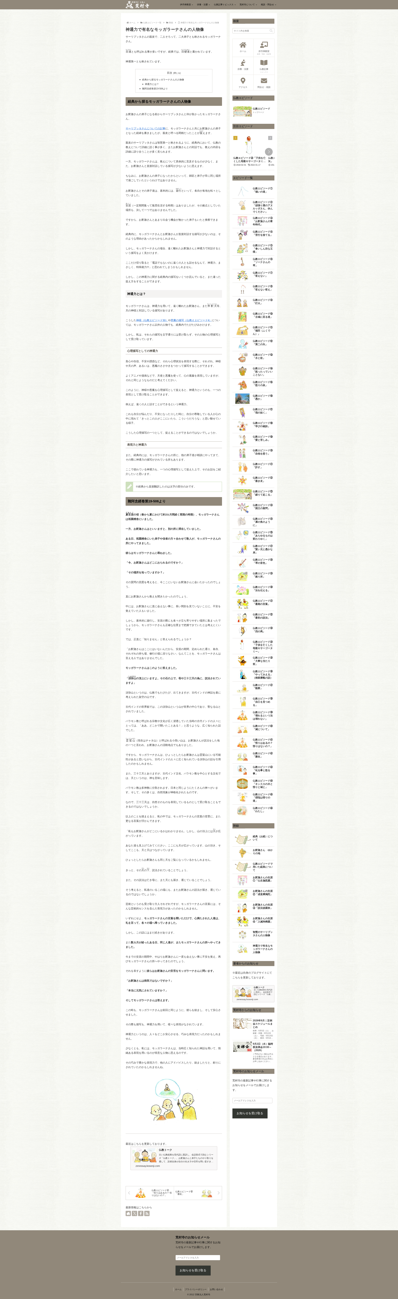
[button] (271, 31)
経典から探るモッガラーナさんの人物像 (163, 79)
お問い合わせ (216, 1289)
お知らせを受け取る (250, 1113)
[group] (250, 152)
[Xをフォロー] (134, 1213)
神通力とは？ (152, 84)
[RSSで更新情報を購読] (147, 1213)
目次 (169, 72)
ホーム (178, 1289)
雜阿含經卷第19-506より (155, 88)
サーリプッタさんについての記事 (145, 128)
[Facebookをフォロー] (140, 1213)
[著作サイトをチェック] (128, 1213)
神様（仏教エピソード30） (152, 320)
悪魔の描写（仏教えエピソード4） (191, 320)
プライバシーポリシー (196, 1289)
